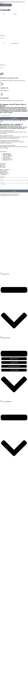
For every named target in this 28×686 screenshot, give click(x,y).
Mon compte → (3, 166)
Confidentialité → (4, 174)
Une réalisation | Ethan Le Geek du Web (8, 195)
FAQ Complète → (4, 170)
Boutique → (2, 164)
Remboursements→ (4, 172)
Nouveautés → (3, 167)
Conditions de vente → (5, 173)
